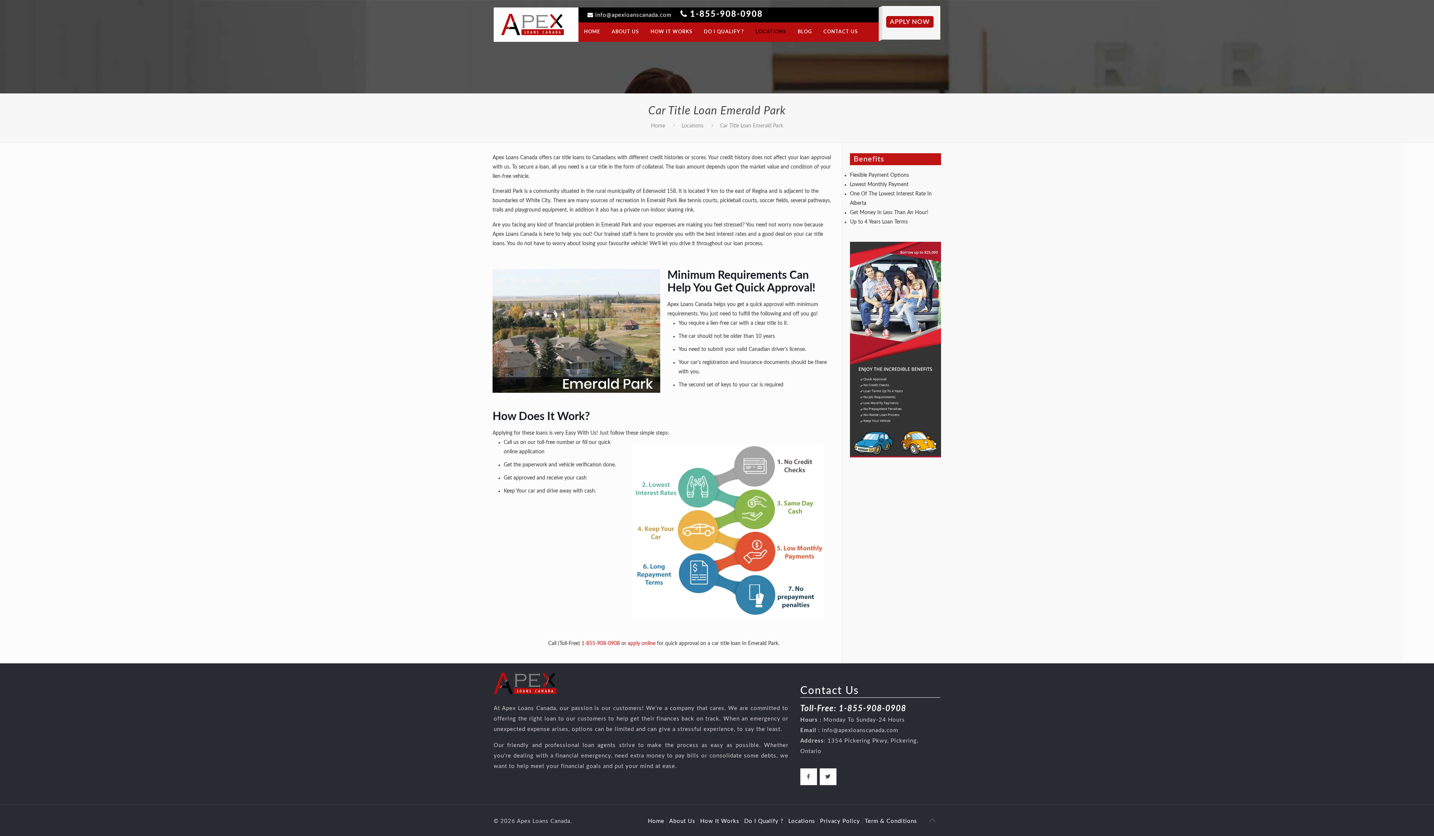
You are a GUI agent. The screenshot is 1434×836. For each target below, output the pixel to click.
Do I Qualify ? (763, 821)
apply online (641, 643)
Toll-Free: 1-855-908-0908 (853, 708)
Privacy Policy (840, 821)
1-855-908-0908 (726, 14)
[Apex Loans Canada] (532, 24)
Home (658, 126)
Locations (693, 126)
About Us (682, 821)
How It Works (719, 821)
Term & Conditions (891, 821)
